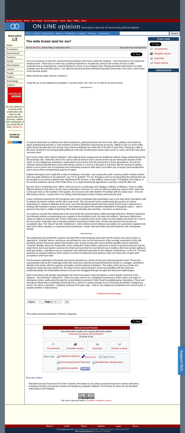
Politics (10, 77)
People (10, 73)
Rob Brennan (34, 48)
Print (28, 33)
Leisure (10, 69)
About (84, 21)
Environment (13, 53)
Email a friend (161, 63)
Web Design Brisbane (84, 431)
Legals (81, 33)
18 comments (160, 49)
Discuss (84, 426)
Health (10, 61)
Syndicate (104, 33)
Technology (12, 81)
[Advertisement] (92, 9)
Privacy (92, 33)
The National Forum (14, 21)
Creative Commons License (99, 400)
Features (11, 57)
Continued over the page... (110, 293)
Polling (76, 21)
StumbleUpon (116, 362)
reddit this (75, 356)
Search (66, 426)
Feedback (70, 33)
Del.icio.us (90, 357)
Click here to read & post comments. (86, 334)
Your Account (37, 21)
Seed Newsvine (82, 362)
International (13, 65)
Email (36, 33)
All (67, 302)
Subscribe (47, 33)
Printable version (162, 53)
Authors (11, 85)
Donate (26, 21)
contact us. (17, 127)
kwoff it (85, 368)
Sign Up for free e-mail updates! (133, 48)
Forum (62, 21)
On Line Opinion (51, 21)
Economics (12, 49)
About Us (49, 426)
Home (10, 45)
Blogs (69, 21)
